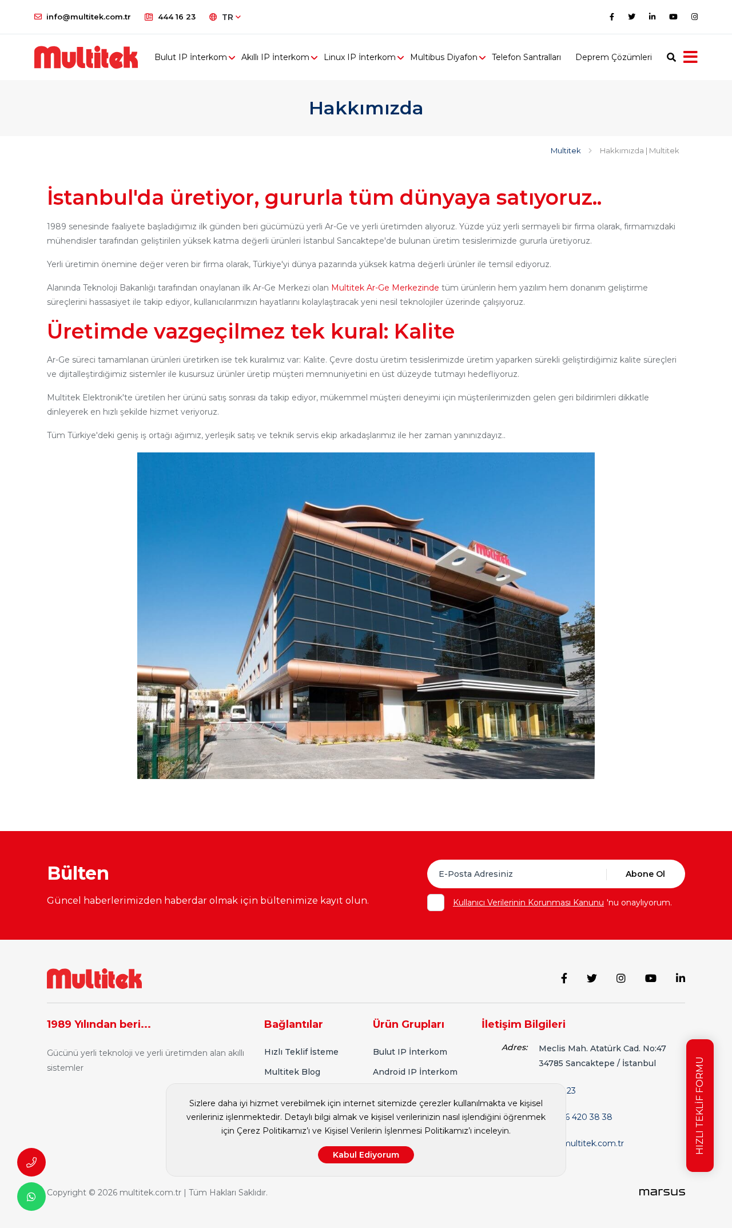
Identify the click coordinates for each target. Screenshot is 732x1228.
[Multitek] (94, 978)
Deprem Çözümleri (613, 57)
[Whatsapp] (31, 1196)
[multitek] (91, 57)
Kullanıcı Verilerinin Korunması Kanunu (528, 902)
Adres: (514, 1047)
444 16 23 (177, 16)
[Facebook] (612, 16)
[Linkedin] (652, 16)
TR (229, 17)
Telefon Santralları (526, 57)
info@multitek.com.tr (88, 16)
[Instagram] (694, 16)
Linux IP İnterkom (360, 57)
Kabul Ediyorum (366, 1155)
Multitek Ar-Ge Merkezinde (386, 288)
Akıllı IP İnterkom (275, 57)
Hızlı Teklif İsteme (301, 1052)
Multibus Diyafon (444, 57)
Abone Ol (645, 874)
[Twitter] (631, 16)
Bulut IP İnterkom (190, 57)
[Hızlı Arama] (31, 1162)
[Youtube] (673, 16)
